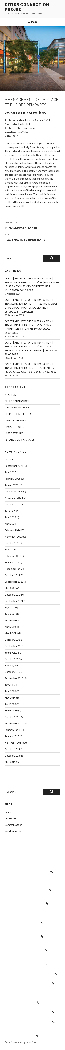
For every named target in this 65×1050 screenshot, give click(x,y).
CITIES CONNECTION (17, 401)
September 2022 (14, 581)
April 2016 (10, 704)
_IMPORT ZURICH (15, 433)
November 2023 (14, 536)
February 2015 (13, 730)
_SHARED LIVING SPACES (20, 439)
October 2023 (12, 543)
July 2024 (10, 511)
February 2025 (13, 478)
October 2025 (12, 459)
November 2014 (14, 742)
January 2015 (12, 736)
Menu (34, 21)
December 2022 (14, 569)
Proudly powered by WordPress (21, 1042)
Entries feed (11, 818)
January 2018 (12, 652)
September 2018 (14, 646)
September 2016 (14, 678)
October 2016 (12, 672)
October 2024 (12, 504)
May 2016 (10, 697)
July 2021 (10, 607)
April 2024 (10, 523)
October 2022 (12, 575)
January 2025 (12, 485)
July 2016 (10, 684)
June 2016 (10, 691)
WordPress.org (13, 831)
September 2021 (14, 601)
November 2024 (14, 498)
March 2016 (11, 710)
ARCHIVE (10, 394)
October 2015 (12, 717)
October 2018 (12, 639)
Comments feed (13, 824)
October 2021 (12, 594)
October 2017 (12, 659)
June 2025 (10, 472)
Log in (8, 812)
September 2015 (14, 723)
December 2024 (14, 491)
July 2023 (10, 549)
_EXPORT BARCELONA (18, 414)
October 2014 (12, 749)
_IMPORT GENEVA (15, 420)
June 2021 (10, 614)
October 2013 (12, 755)
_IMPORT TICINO (14, 427)
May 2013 (10, 762)
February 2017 (12, 665)
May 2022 (10, 588)
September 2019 (14, 620)
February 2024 (13, 530)
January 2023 (12, 562)
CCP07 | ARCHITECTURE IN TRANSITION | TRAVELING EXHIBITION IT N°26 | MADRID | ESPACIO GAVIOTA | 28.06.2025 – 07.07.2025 (30, 368)
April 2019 (10, 626)
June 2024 (10, 517)
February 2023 (13, 556)
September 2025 (14, 466)
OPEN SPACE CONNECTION (20, 407)
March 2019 (11, 633)
